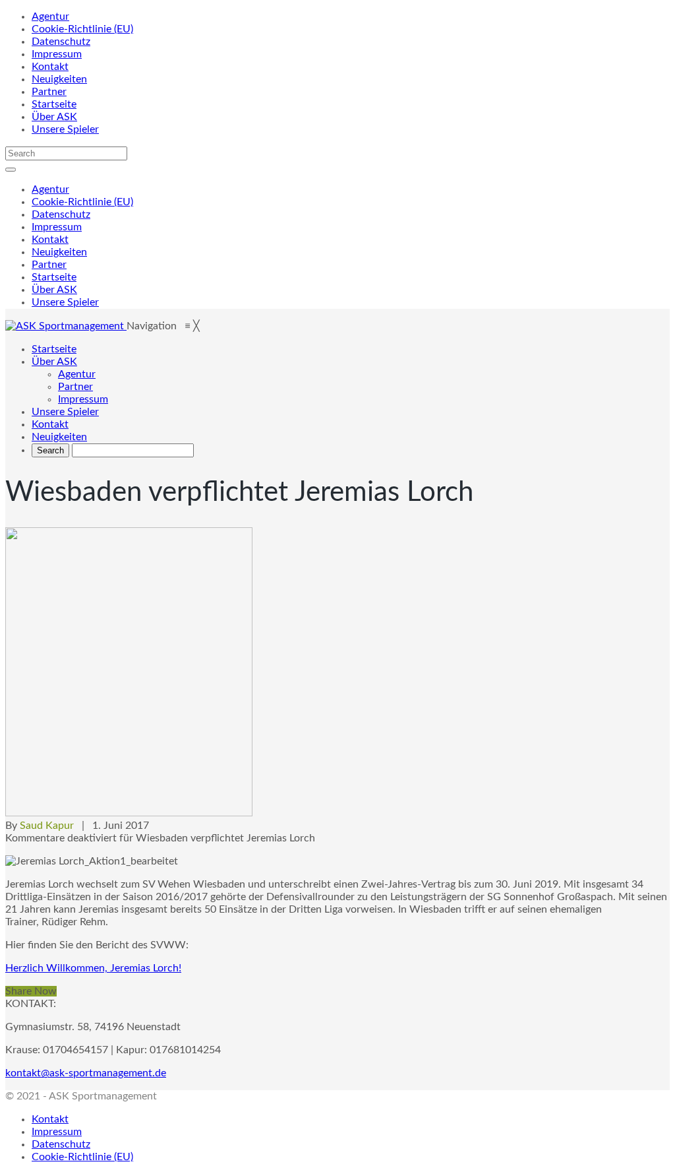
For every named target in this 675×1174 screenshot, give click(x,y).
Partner (49, 91)
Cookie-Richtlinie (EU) (82, 29)
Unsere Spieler (65, 129)
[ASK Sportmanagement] (66, 326)
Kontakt (50, 66)
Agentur (50, 16)
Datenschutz (61, 41)
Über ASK (54, 117)
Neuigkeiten (59, 79)
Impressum (57, 54)
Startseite (54, 104)
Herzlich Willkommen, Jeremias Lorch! (93, 968)
